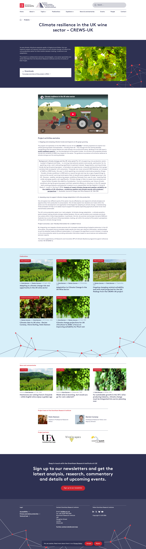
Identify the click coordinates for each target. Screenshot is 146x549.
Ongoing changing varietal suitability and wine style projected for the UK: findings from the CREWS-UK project (108, 290)
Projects (26, 20)
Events (102, 11)
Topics (43, 11)
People (113, 11)
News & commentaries (87, 11)
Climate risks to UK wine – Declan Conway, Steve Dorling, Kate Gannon (35, 324)
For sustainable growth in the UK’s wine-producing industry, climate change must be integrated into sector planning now (109, 398)
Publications (56, 11)
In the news (24, 369)
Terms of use (24, 516)
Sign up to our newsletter (73, 488)
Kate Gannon (25, 283)
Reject (99, 544)
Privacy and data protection (29, 514)
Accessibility (24, 511)
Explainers (69, 11)
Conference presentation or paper (29, 297)
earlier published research (46, 151)
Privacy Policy (78, 543)
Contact (123, 11)
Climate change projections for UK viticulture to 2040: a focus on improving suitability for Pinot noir (70, 325)
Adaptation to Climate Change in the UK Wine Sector (71, 288)
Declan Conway (36, 283)
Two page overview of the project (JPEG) (35, 74)
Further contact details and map (67, 527)
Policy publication (25, 260)
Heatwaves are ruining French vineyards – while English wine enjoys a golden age (36, 396)
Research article (61, 260)
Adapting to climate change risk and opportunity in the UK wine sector (35, 287)
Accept (90, 544)
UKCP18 (79, 145)
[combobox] (109, 5)
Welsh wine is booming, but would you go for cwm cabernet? (72, 396)
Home (22, 11)
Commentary (97, 369)
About (31, 11)
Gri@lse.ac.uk (65, 511)
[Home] (20, 20)
